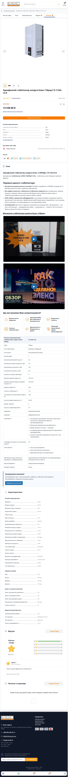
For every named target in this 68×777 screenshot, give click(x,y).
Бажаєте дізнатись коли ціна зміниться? (13, 111)
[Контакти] (64, 773)
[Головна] (18, 773)
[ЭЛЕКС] (13, 4)
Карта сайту (38, 724)
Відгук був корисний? (12, 674)
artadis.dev (38, 768)
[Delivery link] (64, 149)
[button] (63, 51)
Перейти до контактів (13, 483)
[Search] (58, 4)
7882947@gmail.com (9, 736)
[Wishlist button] (60, 104)
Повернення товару (40, 722)
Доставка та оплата (40, 719)
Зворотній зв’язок (39, 721)
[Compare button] (64, 104)
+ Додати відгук (54, 631)
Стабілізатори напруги (9, 10)
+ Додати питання (53, 683)
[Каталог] (3, 773)
